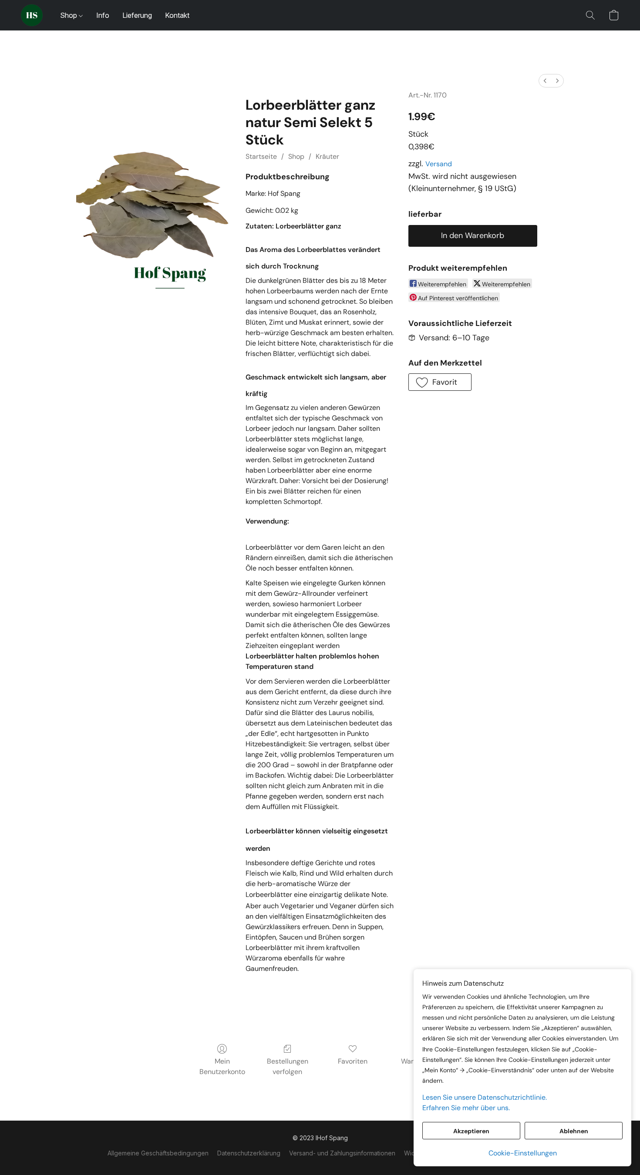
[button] (32, 15)
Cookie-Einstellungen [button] (522, 1153)
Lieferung (137, 15)
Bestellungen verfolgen (287, 1066)
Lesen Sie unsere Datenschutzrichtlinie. (484, 1097)
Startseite (261, 156)
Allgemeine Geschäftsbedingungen (158, 1153)
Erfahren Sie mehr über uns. (466, 1107)
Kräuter (327, 156)
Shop (69, 15)
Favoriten (352, 1061)
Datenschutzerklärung (248, 1153)
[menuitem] (545, 80)
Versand (438, 163)
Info (102, 15)
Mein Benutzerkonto (222, 1066)
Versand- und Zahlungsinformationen (342, 1153)
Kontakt (177, 15)
